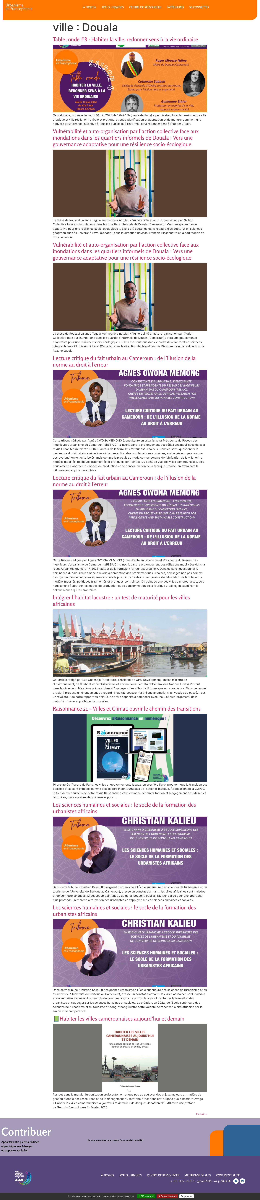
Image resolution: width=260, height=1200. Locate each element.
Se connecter (199, 7)
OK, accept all (147, 1196)
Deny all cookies (168, 1196)
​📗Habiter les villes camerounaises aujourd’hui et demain (118, 1018)
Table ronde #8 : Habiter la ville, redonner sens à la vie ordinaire (125, 39)
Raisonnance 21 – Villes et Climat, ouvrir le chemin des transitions (127, 708)
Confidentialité (228, 1175)
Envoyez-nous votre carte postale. (103, 1140)
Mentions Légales (198, 1175)
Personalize (186, 1196)
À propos (89, 7)
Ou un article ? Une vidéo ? (132, 1140)
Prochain (201, 1113)
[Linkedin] (242, 1181)
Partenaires (175, 7)
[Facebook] (236, 1181)
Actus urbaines (112, 7)
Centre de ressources (145, 7)
